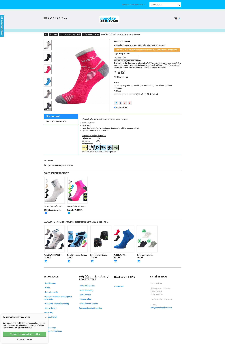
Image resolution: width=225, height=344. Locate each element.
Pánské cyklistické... (98, 255)
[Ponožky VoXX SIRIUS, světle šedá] (48, 94)
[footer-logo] (57, 328)
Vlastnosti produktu (56, 121)
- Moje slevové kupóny (88, 304)
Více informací (53, 116)
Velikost (117, 91)
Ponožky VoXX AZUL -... (53, 255)
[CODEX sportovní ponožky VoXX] (54, 190)
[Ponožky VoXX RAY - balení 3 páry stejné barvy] (77, 190)
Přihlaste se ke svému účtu (132, 5)
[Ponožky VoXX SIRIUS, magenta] (82, 75)
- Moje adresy (85, 295)
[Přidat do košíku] (45, 261)
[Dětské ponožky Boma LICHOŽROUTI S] (77, 239)
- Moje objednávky (86, 286)
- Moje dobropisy (86, 290)
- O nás (47, 288)
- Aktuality (48, 313)
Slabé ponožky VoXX (91, 34)
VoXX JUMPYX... (120, 255)
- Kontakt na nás (51, 292)
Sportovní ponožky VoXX (70, 34)
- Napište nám (50, 283)
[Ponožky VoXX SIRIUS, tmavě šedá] (48, 106)
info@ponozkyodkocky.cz (161, 308)
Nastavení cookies (24, 339)
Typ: (116, 54)
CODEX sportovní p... (52, 210)
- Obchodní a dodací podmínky (56, 304)
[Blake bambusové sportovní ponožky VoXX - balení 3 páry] (147, 239)
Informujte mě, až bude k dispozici (127, 61)
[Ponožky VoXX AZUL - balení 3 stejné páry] (54, 239)
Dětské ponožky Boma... (77, 255)
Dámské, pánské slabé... (53, 206)
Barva (116, 83)
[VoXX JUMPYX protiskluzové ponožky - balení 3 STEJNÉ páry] (124, 239)
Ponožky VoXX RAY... (75, 210)
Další (48, 109)
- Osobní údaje (85, 299)
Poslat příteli (121, 107)
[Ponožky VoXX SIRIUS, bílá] (48, 45)
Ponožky (53, 34)
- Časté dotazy (50, 308)
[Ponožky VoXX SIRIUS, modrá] (48, 81)
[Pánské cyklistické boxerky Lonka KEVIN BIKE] (100, 239)
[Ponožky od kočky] (109, 19)
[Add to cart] (45, 212)
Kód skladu (118, 41)
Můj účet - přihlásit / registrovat (93, 278)
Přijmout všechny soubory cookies (25, 334)
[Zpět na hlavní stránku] (46, 34)
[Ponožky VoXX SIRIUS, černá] (48, 57)
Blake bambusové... (145, 255)
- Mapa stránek (50, 317)
